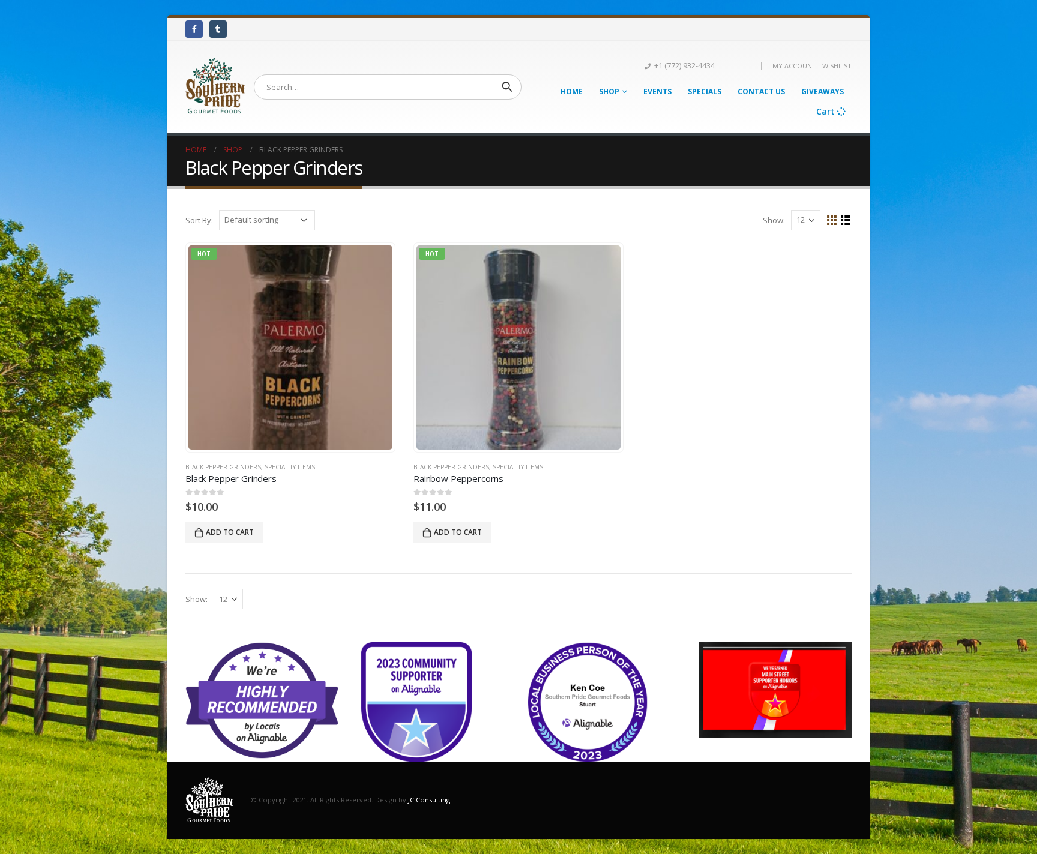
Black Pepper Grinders (223, 467)
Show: (774, 220)
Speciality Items (290, 467)
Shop (609, 91)
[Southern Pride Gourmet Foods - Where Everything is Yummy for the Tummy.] (215, 87)
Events (657, 91)
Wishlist (837, 65)
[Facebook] (194, 29)
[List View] (846, 220)
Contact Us (761, 91)
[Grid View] (832, 220)
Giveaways (822, 91)
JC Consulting (429, 799)
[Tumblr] (218, 29)
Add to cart (230, 532)
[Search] (507, 87)
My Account (794, 65)
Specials (704, 91)
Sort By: (199, 220)
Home (572, 91)
